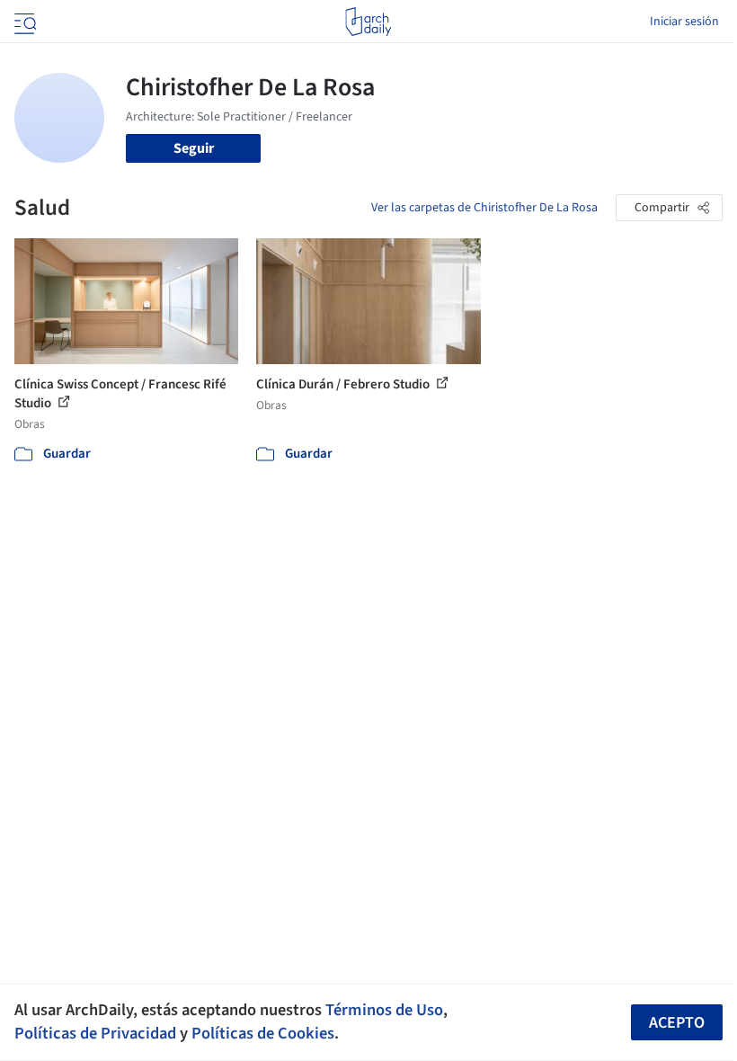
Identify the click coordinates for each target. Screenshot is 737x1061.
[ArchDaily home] (368, 21)
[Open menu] (23, 21)
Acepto (677, 1023)
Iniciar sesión (684, 21)
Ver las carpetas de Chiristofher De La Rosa (484, 207)
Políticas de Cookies (262, 1033)
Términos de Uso (384, 1009)
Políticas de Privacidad (95, 1033)
